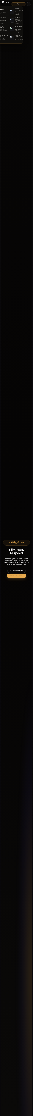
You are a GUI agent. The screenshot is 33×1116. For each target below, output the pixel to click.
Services (7, 4)
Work (14, 4)
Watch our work (16, 576)
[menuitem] (16, 11)
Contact (26, 4)
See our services (16, 570)
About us (19, 4)
